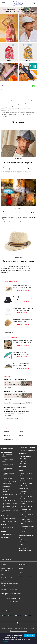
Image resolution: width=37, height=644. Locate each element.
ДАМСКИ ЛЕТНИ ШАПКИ (8, 456)
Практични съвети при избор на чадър (18, 212)
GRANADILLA (8, 478)
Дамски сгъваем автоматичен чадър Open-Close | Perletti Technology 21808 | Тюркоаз (21, 353)
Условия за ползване (24, 576)
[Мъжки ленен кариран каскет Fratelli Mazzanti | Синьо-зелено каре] (8, 367)
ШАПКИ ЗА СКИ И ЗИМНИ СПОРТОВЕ (9, 482)
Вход (2, 574)
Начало (3, 564)
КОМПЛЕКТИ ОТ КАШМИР (26, 457)
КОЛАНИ (4, 531)
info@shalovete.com (14, 598)
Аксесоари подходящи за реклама (27, 536)
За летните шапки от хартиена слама (18, 261)
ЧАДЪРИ (4, 498)
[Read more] (18, 384)
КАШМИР (22, 453)
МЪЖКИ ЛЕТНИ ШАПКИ (7, 461)
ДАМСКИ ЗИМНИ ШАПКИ (9, 469)
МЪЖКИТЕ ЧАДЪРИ (9, 501)
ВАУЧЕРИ (22, 467)
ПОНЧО (24, 531)
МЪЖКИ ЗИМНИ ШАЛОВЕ (27, 515)
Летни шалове (24, 488)
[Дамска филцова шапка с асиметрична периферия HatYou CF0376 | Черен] (8, 300)
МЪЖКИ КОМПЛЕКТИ (10, 494)
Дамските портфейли (9, 521)
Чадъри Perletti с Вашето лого (25, 541)
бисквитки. (5, 641)
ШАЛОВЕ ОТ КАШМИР (25, 462)
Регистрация (22, 564)
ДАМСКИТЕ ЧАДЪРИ (10, 504)
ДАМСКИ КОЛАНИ (9, 534)
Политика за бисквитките (9, 589)
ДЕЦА (21, 470)
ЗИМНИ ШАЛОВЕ (27, 506)
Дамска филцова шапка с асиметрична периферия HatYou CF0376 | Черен (23, 298)
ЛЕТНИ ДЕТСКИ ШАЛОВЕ (26, 479)
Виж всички (7, 422)
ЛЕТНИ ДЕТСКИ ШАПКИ (26, 474)
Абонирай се (9, 332)
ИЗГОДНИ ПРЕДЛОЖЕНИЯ (25, 549)
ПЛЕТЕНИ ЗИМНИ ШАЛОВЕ (27, 527)
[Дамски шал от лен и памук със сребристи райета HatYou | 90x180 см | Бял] (8, 311)
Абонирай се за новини (11, 418)
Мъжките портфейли (9, 518)
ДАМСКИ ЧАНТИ (8, 528)
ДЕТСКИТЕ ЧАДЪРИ (9, 507)
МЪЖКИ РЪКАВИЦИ (28, 450)
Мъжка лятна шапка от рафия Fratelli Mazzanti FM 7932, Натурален (23, 342)
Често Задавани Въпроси (9, 578)
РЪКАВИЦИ (5, 537)
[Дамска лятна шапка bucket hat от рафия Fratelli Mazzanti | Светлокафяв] (8, 323)
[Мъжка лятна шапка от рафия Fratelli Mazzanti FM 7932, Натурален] (8, 344)
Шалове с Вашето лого (28, 545)
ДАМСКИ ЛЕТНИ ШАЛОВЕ (26, 492)
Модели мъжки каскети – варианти (18, 163)
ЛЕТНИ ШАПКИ (6, 452)
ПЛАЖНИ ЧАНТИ (7, 448)
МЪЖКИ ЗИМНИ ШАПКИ (8, 474)
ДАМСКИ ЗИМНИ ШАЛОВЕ (27, 510)
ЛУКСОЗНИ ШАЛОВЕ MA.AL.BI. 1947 (28, 521)
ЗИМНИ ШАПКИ (8, 465)
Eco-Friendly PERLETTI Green (10, 511)
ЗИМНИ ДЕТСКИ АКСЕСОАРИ (26, 484)
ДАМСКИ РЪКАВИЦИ (28, 447)
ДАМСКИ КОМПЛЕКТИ (6, 490)
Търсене (21, 572)
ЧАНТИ (3, 525)
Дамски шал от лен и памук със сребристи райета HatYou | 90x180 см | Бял (23, 309)
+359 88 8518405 (15, 602)
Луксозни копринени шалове (27, 502)
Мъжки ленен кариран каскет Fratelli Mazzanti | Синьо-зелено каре (23, 365)
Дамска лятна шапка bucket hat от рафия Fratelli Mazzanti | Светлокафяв (22, 321)
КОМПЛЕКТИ (5, 486)
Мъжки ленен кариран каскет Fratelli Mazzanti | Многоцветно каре (23, 287)
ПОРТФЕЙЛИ (5, 515)
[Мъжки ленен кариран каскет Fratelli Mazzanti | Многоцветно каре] (8, 289)
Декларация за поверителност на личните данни (9, 583)
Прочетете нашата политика (18, 631)
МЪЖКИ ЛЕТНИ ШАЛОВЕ (26, 497)
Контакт (20, 568)
